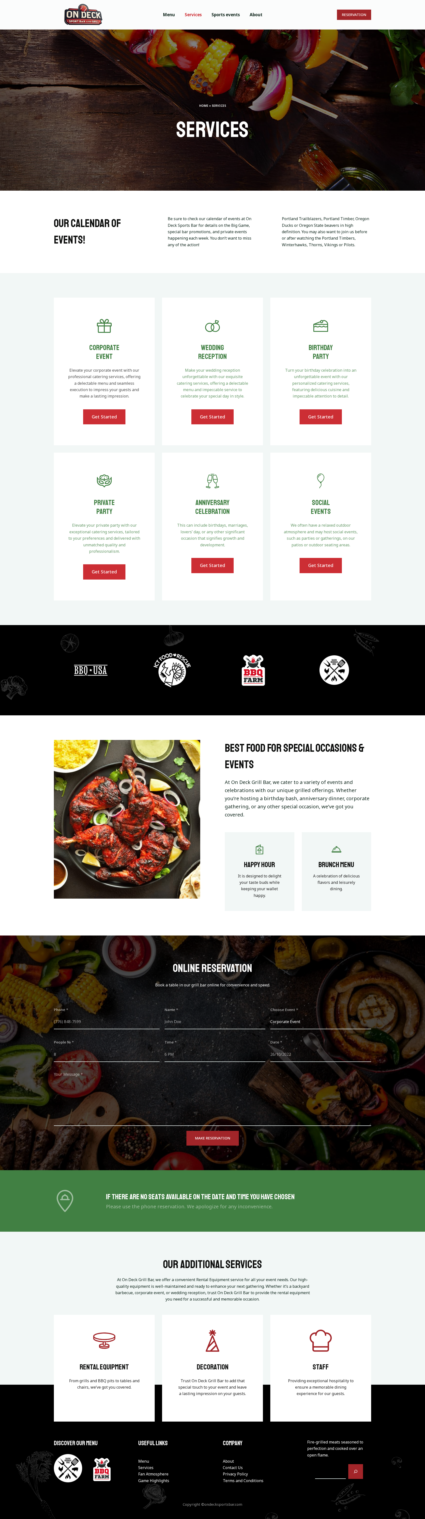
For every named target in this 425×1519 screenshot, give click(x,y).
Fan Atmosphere (153, 1474)
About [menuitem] (256, 14)
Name (171, 1009)
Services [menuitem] (193, 14)
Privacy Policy (235, 1474)
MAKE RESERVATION (212, 1137)
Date (276, 1042)
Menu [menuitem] (169, 14)
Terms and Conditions (243, 1480)
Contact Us (233, 1467)
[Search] (355, 1471)
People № (64, 1042)
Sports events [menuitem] (226, 14)
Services (145, 1467)
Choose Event (284, 1009)
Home (203, 106)
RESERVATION (354, 14)
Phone (61, 1009)
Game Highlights (153, 1480)
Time (171, 1042)
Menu (143, 1461)
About (228, 1461)
